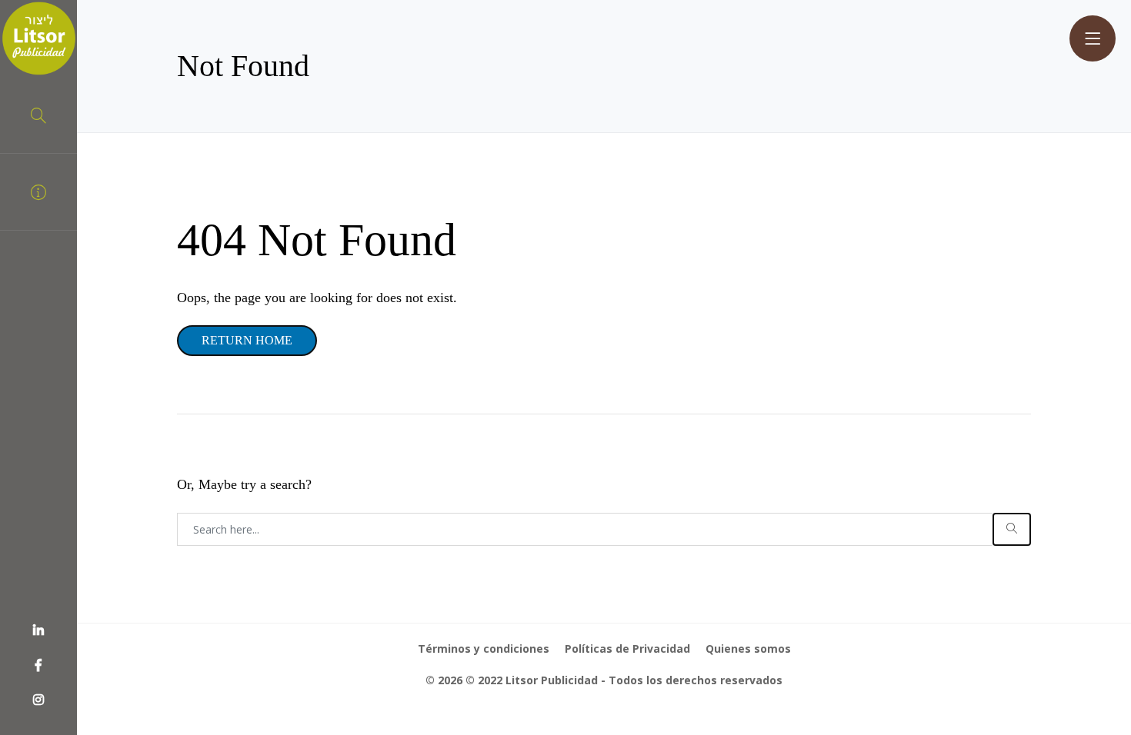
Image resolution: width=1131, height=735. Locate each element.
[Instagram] (38, 700)
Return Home (247, 340)
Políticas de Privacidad (627, 648)
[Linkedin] (38, 631)
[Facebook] (38, 665)
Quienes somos (748, 648)
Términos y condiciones (483, 648)
